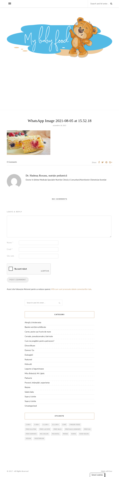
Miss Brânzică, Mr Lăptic (35, 374)
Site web (10, 256)
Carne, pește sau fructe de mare (38, 332)
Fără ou (87, 429)
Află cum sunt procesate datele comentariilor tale (71, 289)
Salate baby (29, 392)
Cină (64, 424)
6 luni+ (46, 424)
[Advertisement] (59, 88)
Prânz (65, 434)
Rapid (73, 434)
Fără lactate (45, 429)
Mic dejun (44, 434)
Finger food (75, 424)
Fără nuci (58, 429)
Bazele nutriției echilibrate (35, 327)
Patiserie (28, 378)
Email (10, 249)
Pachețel (55, 434)
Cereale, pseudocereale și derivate (39, 336)
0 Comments (12, 162)
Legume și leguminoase (34, 369)
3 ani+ (28, 424)
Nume (10, 243)
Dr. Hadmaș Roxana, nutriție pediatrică (46, 175)
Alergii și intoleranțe (33, 323)
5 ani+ (36, 424)
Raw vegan (84, 434)
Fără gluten (31, 429)
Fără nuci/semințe (73, 429)
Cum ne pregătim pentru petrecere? (39, 341)
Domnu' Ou (29, 350)
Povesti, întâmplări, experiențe (37, 383)
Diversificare (30, 346)
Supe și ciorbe (30, 397)
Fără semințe (31, 434)
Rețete (27, 387)
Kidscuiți (28, 364)
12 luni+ (55, 424)
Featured (28, 360)
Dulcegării (29, 355)
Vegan (28, 438)
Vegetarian (39, 438)
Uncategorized (31, 406)
